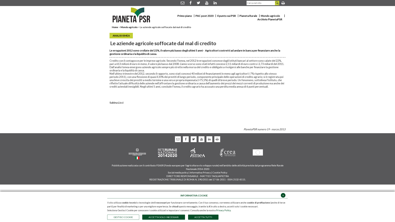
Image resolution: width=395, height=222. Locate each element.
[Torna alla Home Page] (131, 15)
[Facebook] (190, 2)
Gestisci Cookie (123, 217)
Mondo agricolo (129, 27)
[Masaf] (137, 153)
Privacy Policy (223, 210)
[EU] (258, 152)
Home (115, 27)
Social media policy (178, 172)
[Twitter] (198, 2)
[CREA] (228, 152)
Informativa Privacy (200, 172)
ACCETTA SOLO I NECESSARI (164, 217)
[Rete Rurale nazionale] (167, 152)
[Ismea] (197, 152)
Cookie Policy (219, 172)
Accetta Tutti (203, 217)
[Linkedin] (215, 2)
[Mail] (182, 2)
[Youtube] (206, 2)
